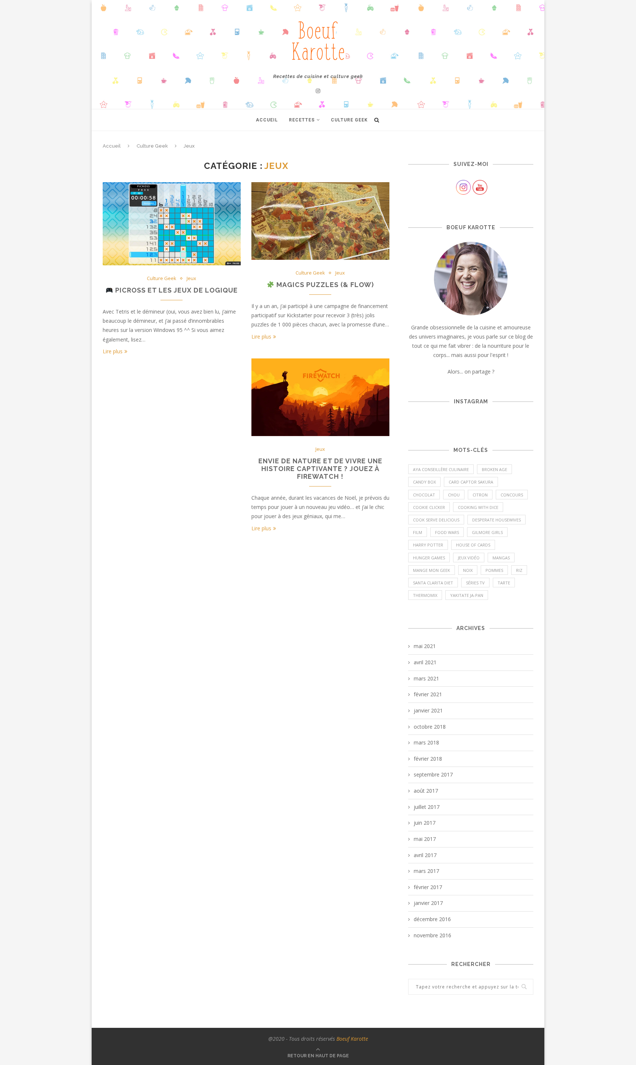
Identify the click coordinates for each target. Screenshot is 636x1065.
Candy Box (424, 482)
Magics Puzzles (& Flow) (324, 285)
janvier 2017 (428, 902)
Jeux (191, 279)
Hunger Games (429, 557)
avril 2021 (425, 662)
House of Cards (473, 545)
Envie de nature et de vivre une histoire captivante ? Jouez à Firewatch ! (320, 468)
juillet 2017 (426, 806)
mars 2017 (426, 870)
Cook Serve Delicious (436, 520)
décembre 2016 (432, 919)
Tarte (504, 582)
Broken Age (494, 469)
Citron (480, 495)
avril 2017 (425, 855)
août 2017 (426, 790)
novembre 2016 (432, 935)
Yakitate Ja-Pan (466, 595)
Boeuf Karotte (352, 1038)
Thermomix (425, 595)
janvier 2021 (428, 710)
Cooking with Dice (478, 507)
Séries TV (475, 582)
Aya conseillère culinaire (441, 469)
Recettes (302, 120)
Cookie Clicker (429, 507)
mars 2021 (426, 678)
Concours (512, 495)
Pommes (494, 570)
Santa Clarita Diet (433, 582)
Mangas (501, 557)
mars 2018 (426, 742)
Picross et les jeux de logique (175, 290)
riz (519, 570)
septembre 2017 (433, 774)
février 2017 (428, 887)
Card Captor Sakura (471, 482)
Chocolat (424, 495)
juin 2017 (424, 822)
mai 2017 (425, 838)
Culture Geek (349, 120)
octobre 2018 (430, 726)
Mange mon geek (431, 570)
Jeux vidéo (469, 557)
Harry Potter (428, 545)
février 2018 (428, 758)
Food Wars (447, 532)
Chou (454, 495)
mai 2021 (425, 646)
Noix (468, 570)
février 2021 (428, 694)
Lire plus (113, 351)
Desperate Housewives (496, 520)
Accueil (267, 120)
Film (417, 532)
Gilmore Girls (487, 532)
